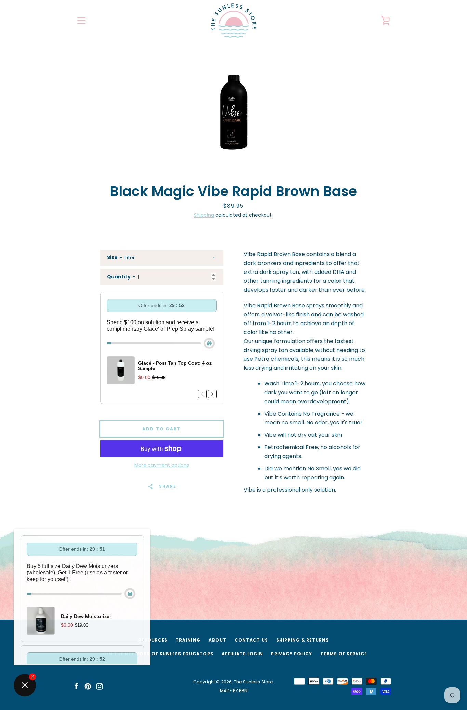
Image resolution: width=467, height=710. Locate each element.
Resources (153, 640)
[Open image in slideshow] (233, 110)
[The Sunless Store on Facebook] (76, 686)
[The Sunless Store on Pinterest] (87, 686)
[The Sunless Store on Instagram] (99, 686)
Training (188, 640)
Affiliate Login (242, 654)
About (217, 640)
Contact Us (251, 640)
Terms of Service (343, 654)
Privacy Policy (291, 654)
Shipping (204, 215)
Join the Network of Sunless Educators (156, 654)
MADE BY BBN (234, 691)
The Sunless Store (253, 682)
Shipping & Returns (302, 640)
